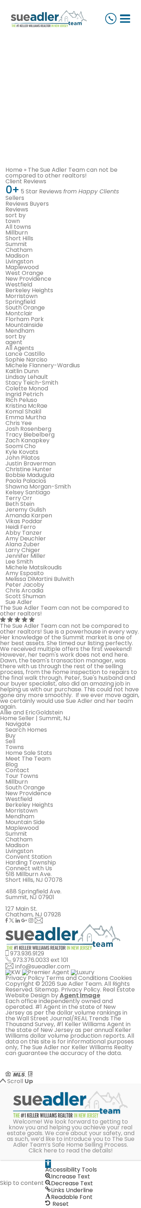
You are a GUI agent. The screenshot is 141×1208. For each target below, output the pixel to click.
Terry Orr (18, 498)
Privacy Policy (24, 978)
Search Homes (26, 730)
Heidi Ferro (20, 527)
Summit (16, 244)
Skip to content (22, 1183)
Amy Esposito (24, 573)
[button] (48, 1164)
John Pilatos (22, 458)
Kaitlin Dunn (22, 371)
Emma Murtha (25, 417)
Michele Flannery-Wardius (42, 365)
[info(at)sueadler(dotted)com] (39, 921)
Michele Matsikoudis (33, 567)
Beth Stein (19, 504)
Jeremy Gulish (25, 509)
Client (25, 181)
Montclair (19, 313)
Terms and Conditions (77, 978)
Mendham (19, 331)
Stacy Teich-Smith (31, 382)
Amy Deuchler (25, 538)
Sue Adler (18, 602)
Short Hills (19, 238)
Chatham (19, 250)
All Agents (19, 348)
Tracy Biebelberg (30, 434)
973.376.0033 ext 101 (40, 960)
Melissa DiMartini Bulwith (39, 579)
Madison (17, 255)
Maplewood (22, 267)
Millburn (16, 232)
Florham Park (24, 319)
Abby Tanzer (23, 533)
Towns (14, 747)
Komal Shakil (23, 411)
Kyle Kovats (21, 452)
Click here (43, 1150)
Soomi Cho (20, 446)
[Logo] (49, 18)
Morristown (21, 296)
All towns (18, 227)
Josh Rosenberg (28, 429)
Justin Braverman (30, 463)
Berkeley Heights (29, 290)
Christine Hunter (28, 469)
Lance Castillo (25, 354)
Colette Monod (26, 388)
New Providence (28, 279)
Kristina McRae (26, 406)
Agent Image (80, 995)
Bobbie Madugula (29, 475)
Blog (11, 764)
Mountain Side (25, 822)
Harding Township (30, 862)
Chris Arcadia (24, 590)
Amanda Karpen (28, 515)
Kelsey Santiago (27, 492)
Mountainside (24, 325)
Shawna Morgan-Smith (38, 486)
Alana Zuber (22, 544)
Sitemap (47, 989)
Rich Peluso (21, 400)
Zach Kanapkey (27, 440)
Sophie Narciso (26, 359)
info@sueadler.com (42, 966)
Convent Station (28, 857)
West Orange (24, 273)
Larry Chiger (22, 550)
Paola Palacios (25, 481)
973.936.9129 (27, 953)
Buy (10, 735)
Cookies (121, 978)
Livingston (19, 261)
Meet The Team (28, 758)
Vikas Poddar (23, 521)
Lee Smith (19, 561)
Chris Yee (18, 423)
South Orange (25, 307)
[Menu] (125, 18)
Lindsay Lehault (26, 377)
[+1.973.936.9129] (110, 18)
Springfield (20, 302)
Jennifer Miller (25, 556)
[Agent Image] (45, 1068)
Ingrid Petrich (24, 394)
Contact (17, 770)
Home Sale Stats (28, 753)
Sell (10, 741)
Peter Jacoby (24, 585)
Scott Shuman (25, 596)
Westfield (18, 284)
